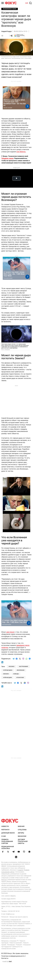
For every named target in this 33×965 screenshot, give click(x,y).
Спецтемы (22, 830)
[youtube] (18, 851)
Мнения (21, 826)
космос (11, 666)
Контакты (4, 958)
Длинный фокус (8, 833)
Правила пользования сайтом (7, 841)
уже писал (10, 632)
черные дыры (8, 670)
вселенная (21, 670)
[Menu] (2, 3)
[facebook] (3, 851)
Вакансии (22, 836)
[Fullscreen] (29, 328)
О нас (3, 836)
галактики (20, 677)
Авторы (21, 833)
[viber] (24, 851)
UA (26, 3)
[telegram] (13, 851)
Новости (5, 826)
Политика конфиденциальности (13, 956)
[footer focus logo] (9, 821)
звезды (16, 673)
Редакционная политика (7, 847)
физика (6, 673)
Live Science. (21, 152)
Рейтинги (5, 830)
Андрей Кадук (6, 31)
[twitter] (8, 851)
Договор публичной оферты (22, 841)
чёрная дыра (8, 677)
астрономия (24, 666)
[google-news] (29, 851)
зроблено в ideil (7, 961)
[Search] (30, 3)
